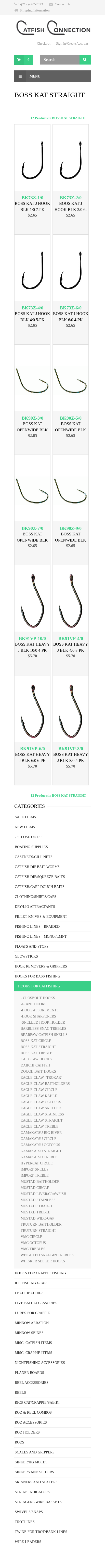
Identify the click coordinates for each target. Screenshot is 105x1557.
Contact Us (62, 4)
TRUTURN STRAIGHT (38, 1231)
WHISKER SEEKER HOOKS (43, 1261)
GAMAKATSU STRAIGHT (41, 1151)
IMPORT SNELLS (34, 1169)
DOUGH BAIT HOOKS (38, 1071)
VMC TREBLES (33, 1249)
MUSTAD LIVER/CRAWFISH (43, 1194)
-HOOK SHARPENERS (38, 1016)
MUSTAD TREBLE (35, 1212)
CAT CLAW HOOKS (36, 1059)
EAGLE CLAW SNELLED (41, 1108)
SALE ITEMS (25, 817)
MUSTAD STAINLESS (38, 1200)
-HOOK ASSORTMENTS (40, 1010)
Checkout (43, 43)
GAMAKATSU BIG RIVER (41, 1133)
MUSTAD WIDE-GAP (37, 1218)
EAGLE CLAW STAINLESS (42, 1114)
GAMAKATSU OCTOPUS (40, 1145)
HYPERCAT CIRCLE (37, 1163)
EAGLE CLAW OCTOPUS (41, 1102)
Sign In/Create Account (72, 43)
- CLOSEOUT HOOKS (38, 998)
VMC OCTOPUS (33, 1243)
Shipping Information (35, 10)
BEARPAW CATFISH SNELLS (44, 1035)
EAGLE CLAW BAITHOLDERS (45, 1084)
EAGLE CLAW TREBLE (40, 1126)
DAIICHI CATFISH (35, 1065)
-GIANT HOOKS (33, 1004)
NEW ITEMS (25, 827)
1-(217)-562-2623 (30, 4)
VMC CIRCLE (31, 1237)
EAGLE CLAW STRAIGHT (42, 1120)
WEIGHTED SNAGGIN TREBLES (47, 1255)
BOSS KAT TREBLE (36, 1053)
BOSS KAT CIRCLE (36, 1041)
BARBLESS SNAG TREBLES (43, 1029)
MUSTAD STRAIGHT (37, 1206)
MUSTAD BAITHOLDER (40, 1182)
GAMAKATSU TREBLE (39, 1157)
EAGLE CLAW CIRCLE (39, 1090)
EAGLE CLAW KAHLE (39, 1096)
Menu (34, 76)
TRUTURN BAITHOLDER (41, 1224)
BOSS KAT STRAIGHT (38, 1047)
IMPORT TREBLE (35, 1175)
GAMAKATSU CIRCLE (39, 1139)
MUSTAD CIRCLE (35, 1188)
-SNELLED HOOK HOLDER (43, 1022)
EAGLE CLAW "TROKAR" (41, 1077)
